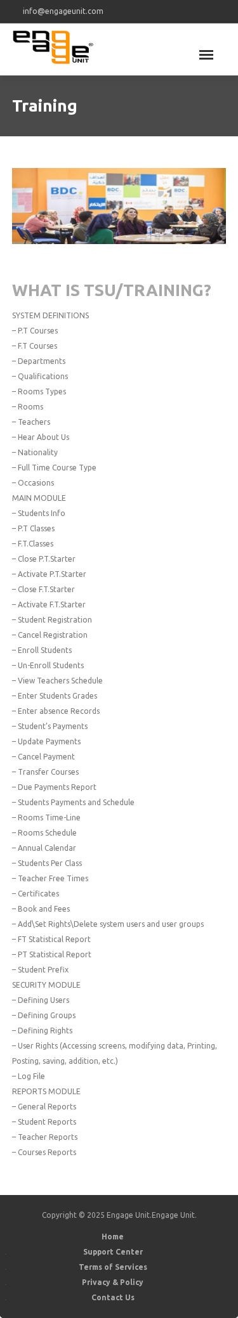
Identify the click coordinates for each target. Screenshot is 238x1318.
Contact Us (113, 1297)
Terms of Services (113, 1267)
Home (113, 1236)
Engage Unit (173, 1215)
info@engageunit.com (63, 11)
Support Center (113, 1252)
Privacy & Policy (112, 1282)
